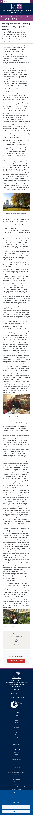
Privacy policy (17, 795)
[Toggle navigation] (1, 1)
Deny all (16, 807)
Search (31, 1)
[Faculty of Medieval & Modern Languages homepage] (19, 6)
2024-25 (18, 16)
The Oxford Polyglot (9, 16)
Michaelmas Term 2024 (26, 16)
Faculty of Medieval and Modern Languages (16, 11)
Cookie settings (16, 802)
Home (2, 16)
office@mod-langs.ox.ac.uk (16, 697)
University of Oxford (16, 12)
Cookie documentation (17, 797)
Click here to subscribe (16, 661)
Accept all (16, 811)
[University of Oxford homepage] (13, 6)
